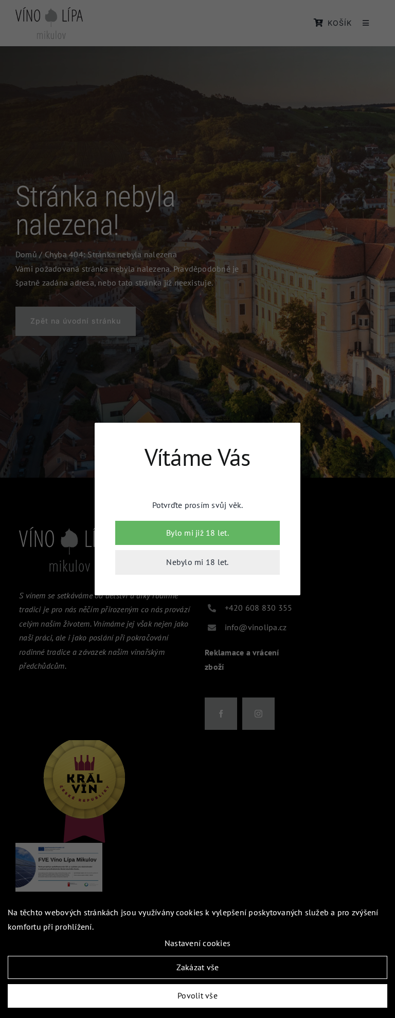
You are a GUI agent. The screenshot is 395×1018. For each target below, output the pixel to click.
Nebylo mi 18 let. (197, 562)
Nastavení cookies (197, 943)
